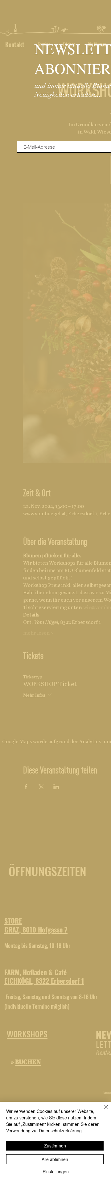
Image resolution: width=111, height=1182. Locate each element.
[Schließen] (102, 1110)
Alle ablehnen (55, 1159)
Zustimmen (55, 1146)
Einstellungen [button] (56, 1171)
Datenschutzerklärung (60, 1130)
